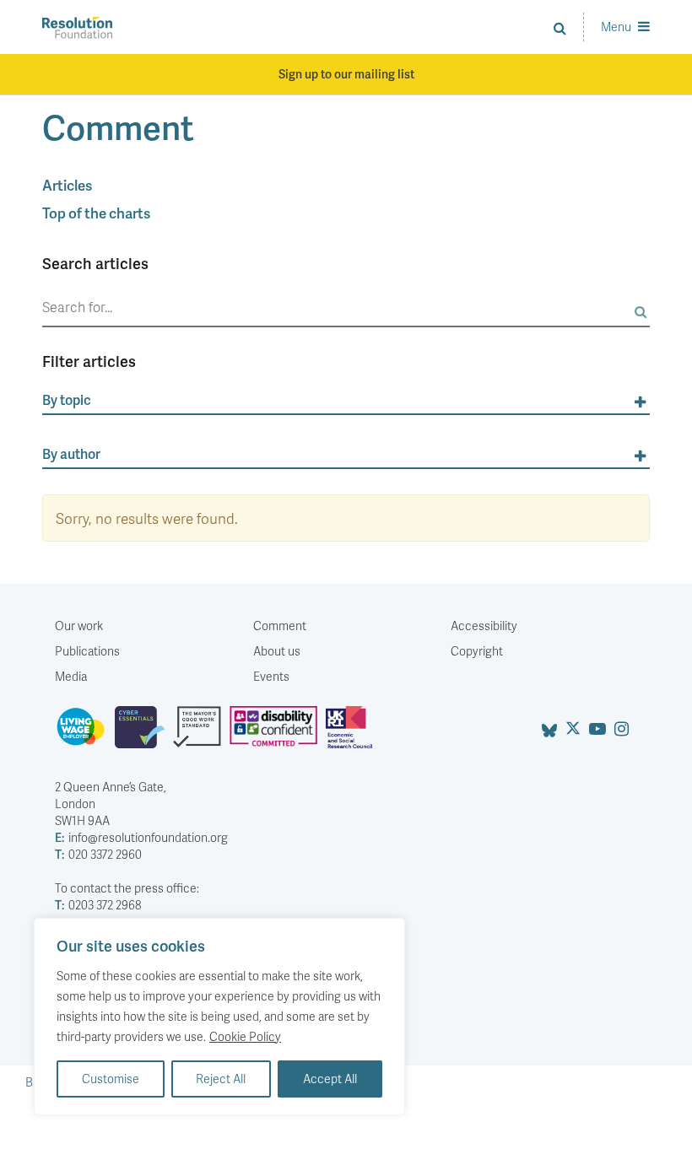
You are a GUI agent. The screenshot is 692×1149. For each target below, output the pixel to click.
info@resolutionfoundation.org (141, 837)
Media (71, 676)
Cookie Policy (245, 1036)
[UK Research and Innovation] (353, 734)
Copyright (477, 651)
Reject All (221, 1079)
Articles (67, 185)
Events (271, 676)
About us (276, 651)
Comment (279, 626)
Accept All (330, 1079)
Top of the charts (96, 212)
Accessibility (484, 626)
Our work (79, 626)
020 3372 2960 (98, 854)
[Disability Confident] (278, 734)
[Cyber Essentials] (144, 734)
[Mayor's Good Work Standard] (201, 734)
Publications (87, 651)
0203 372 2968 (98, 905)
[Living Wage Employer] (85, 734)
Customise (110, 1079)
